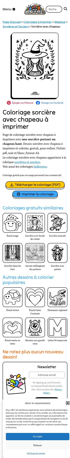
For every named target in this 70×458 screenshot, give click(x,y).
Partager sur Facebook (52, 102)
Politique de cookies (36, 453)
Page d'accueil (12, 22)
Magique (59, 22)
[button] (67, 403)
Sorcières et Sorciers (16, 26)
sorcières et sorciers (27, 162)
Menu (7, 9)
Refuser (37, 445)
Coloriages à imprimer (37, 22)
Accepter (37, 436)
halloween (40, 166)
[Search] (65, 9)
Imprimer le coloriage (38, 194)
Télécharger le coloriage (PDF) (37, 184)
